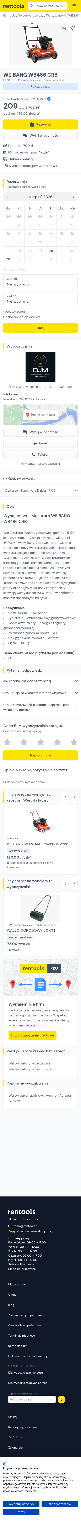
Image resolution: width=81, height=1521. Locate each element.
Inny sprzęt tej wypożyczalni (40, 464)
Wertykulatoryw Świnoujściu (30, 1069)
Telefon (43, 454)
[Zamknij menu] (74, 6)
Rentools (9, 15)
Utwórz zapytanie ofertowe (32, 1035)
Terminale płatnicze (21, 1335)
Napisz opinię (40, 755)
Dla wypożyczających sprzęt (27, 1383)
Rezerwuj (43, 124)
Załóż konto (16, 1437)
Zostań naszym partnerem (26, 1315)
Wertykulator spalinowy (26, 1095)
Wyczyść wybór (14, 269)
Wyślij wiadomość (44, 135)
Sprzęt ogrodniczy (30, 15)
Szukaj (12, 1417)
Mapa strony (17, 1284)
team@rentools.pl (26, 1226)
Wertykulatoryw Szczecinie (29, 1063)
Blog (11, 1305)
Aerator (52, 1095)
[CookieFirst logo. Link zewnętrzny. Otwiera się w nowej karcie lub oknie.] (4, 1464)
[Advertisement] (40, 1152)
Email (43, 443)
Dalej (40, 328)
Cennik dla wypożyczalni (24, 1325)
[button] (40, 490)
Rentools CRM (17, 1346)
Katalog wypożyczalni (23, 1427)
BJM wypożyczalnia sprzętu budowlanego (40, 386)
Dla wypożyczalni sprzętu (25, 1372)
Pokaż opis (39, 86)
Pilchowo (50, 166)
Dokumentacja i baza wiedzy (28, 1356)
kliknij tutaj (30, 1231)
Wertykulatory (56, 15)
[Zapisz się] (61, 1399)
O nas (12, 1294)
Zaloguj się (15, 1447)
